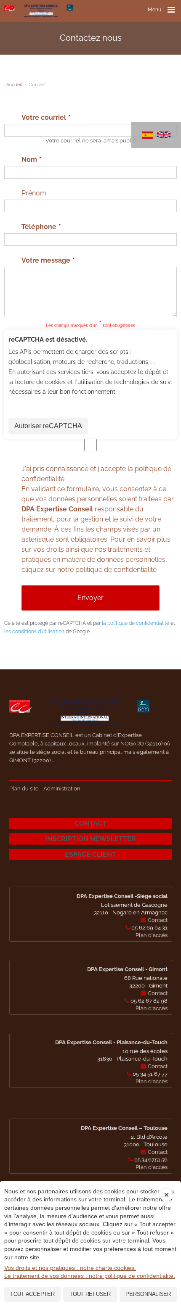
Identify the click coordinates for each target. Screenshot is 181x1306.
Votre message (45, 260)
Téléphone (38, 227)
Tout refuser (90, 1294)
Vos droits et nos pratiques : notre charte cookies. (70, 1267)
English (163, 135)
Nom (29, 159)
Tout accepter (32, 1294)
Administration (61, 788)
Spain (147, 135)
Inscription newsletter (90, 839)
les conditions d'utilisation (34, 632)
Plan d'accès (152, 935)
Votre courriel (43, 117)
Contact (90, 823)
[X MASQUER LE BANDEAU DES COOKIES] (166, 1188)
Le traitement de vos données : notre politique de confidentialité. (89, 1275)
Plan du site (24, 788)
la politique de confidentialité (135, 623)
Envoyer (90, 598)
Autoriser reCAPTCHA (48, 425)
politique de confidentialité (116, 570)
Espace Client (90, 854)
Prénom (33, 193)
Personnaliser (148, 1294)
